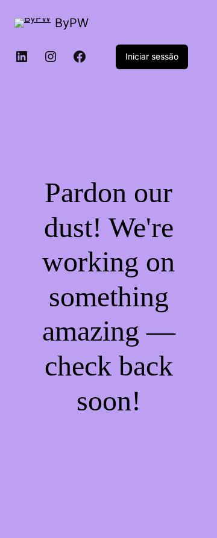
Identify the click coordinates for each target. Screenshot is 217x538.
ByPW (72, 23)
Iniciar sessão (151, 56)
